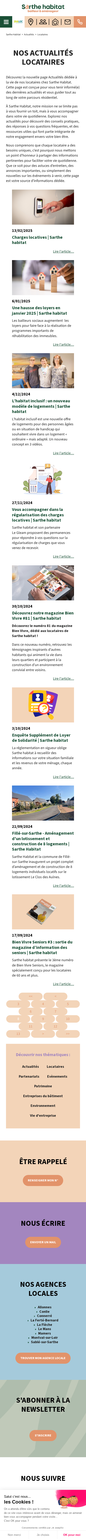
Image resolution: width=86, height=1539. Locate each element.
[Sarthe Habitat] (43, 8)
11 (30, 1026)
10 (68, 1018)
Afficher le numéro (80, 22)
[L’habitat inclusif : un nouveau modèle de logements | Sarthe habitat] (43, 370)
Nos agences (31, 22)
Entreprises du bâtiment (43, 1096)
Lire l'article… (63, 251)
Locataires (55, 1066)
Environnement (43, 1105)
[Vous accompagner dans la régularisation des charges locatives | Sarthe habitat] (43, 479)
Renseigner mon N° (43, 1180)
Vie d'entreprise (43, 1115)
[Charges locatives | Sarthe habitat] (43, 207)
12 (55, 1026)
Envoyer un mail (43, 1242)
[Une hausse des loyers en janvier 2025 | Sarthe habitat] (43, 277)
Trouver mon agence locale (43, 1358)
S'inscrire (43, 1435)
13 (18, 1033)
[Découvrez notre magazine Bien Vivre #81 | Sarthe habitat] (43, 582)
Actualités (30, 1066)
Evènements (57, 1076)
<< (30, 996)
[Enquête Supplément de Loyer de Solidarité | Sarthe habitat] (43, 704)
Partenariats (29, 1076)
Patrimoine (43, 1086)
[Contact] (67, 22)
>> (68, 1033)
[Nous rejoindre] (43, 22)
